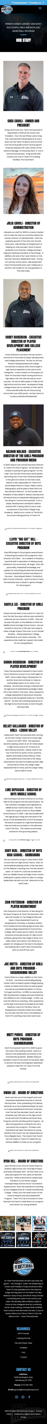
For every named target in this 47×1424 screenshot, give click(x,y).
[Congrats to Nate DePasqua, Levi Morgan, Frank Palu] (39, 1239)
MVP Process (23, 1333)
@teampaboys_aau (35, 3)
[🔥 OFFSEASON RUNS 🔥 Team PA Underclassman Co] (23, 1239)
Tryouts (23, 1357)
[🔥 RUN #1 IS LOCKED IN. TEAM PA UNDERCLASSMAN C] (7, 1239)
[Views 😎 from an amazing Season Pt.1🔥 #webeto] (7, 1223)
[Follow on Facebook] (29, 1397)
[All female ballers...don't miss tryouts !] (39, 1223)
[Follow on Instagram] (16, 1397)
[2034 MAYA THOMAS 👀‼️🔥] (23, 1223)
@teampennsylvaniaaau (20, 3)
